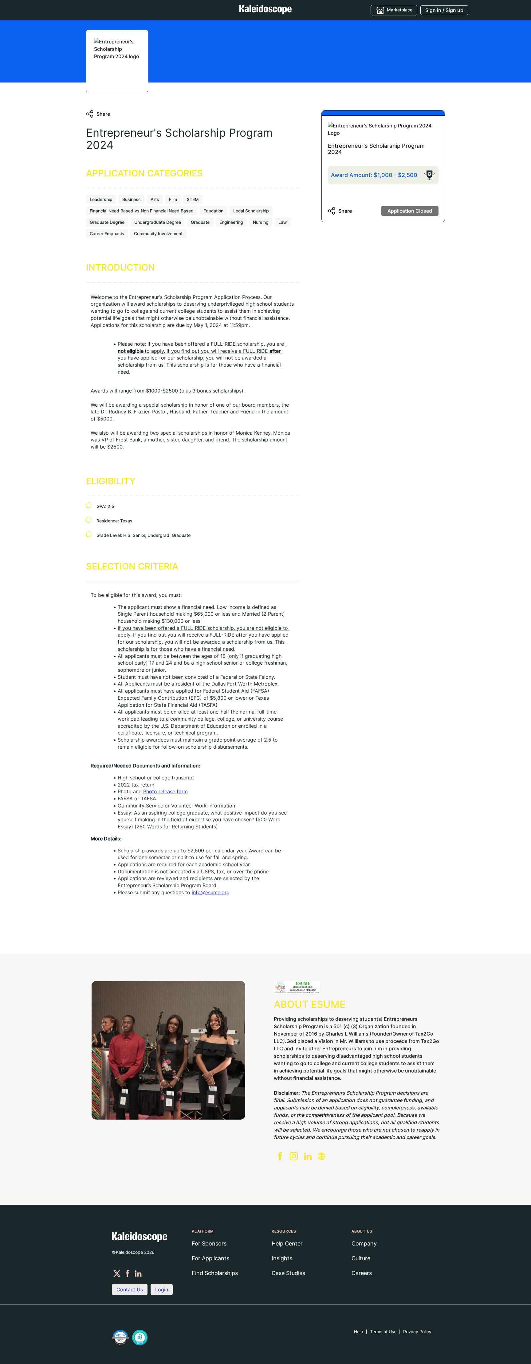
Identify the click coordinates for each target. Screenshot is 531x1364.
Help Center (287, 1243)
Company (364, 1243)
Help (358, 1331)
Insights (282, 1258)
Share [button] (103, 114)
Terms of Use (383, 1331)
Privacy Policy (417, 1331)
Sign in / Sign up (444, 10)
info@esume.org (211, 892)
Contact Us (129, 1289)
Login (161, 1289)
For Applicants (210, 1258)
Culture (361, 1258)
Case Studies (288, 1273)
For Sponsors (209, 1243)
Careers (362, 1273)
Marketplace (399, 9)
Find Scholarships (215, 1273)
